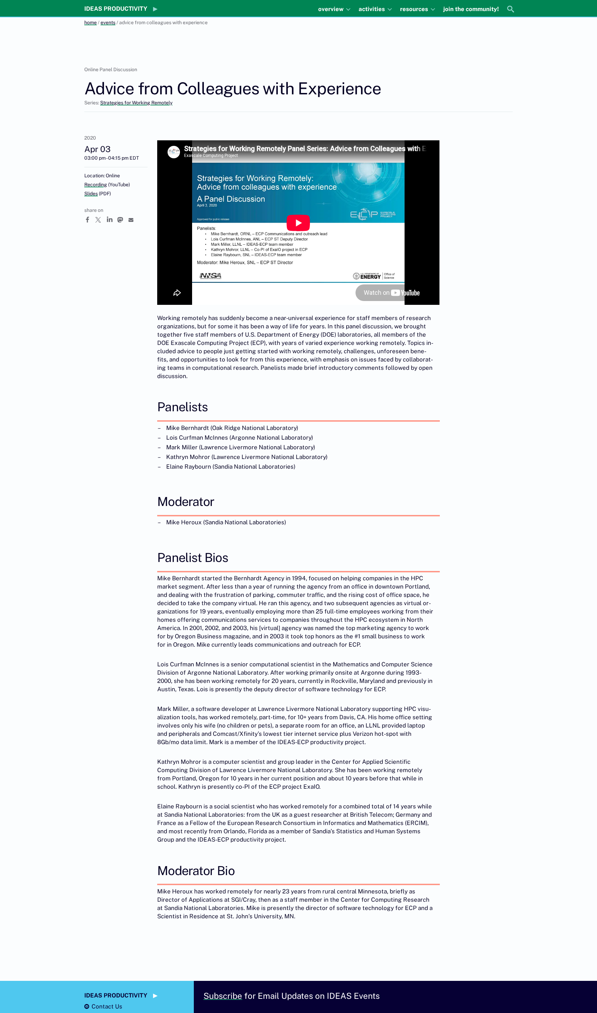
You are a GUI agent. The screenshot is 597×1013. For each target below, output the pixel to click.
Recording (95, 184)
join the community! (471, 9)
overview (331, 9)
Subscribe (222, 996)
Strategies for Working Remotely (136, 102)
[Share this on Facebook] (89, 220)
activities (372, 9)
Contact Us (107, 1006)
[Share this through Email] (134, 220)
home (90, 22)
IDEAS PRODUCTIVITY (115, 8)
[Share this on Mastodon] (123, 220)
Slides (91, 193)
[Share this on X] (100, 220)
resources (414, 9)
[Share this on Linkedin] (111, 220)
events (108, 22)
